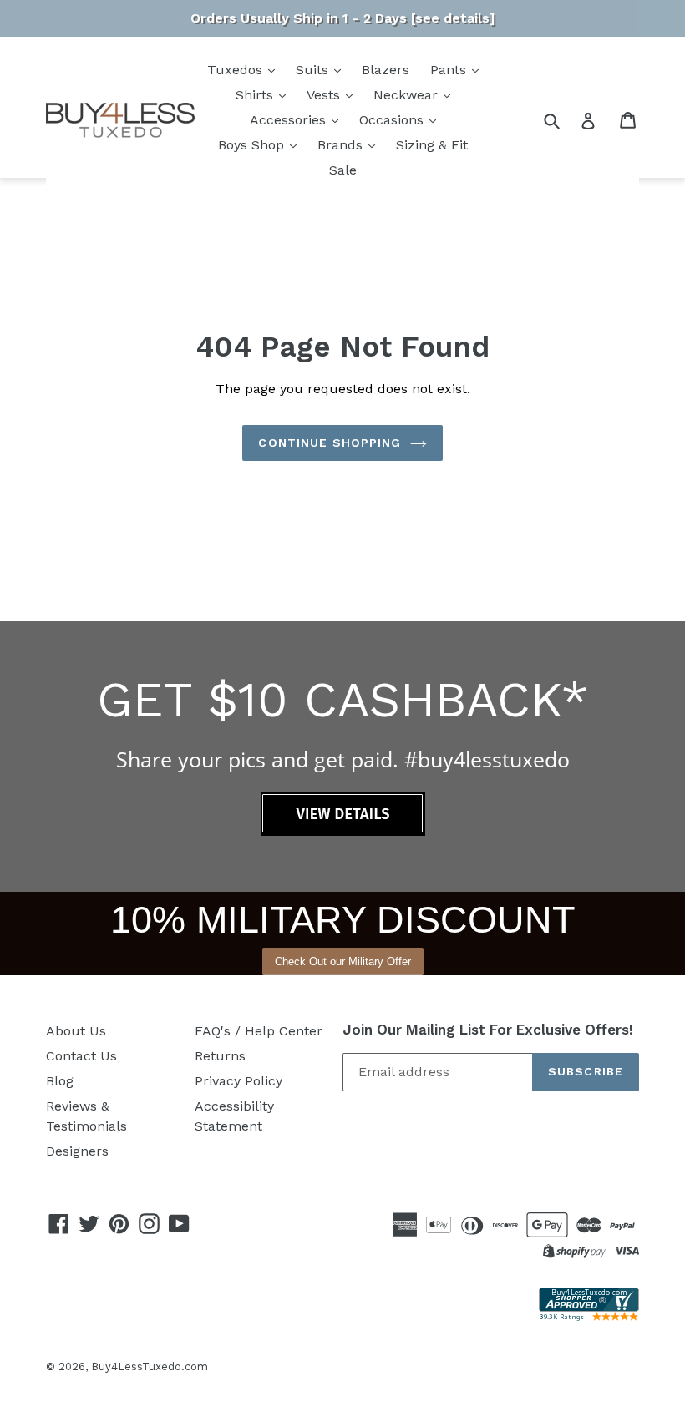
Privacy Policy (238, 1081)
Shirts (256, 95)
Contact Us (81, 1056)
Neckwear (407, 95)
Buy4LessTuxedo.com (149, 1366)
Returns (220, 1056)
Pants (450, 70)
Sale (343, 170)
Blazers (385, 70)
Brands (342, 145)
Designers (77, 1151)
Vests (325, 95)
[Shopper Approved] (589, 1316)
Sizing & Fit (432, 145)
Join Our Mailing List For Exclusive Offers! (487, 1029)
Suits (314, 70)
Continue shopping (329, 442)
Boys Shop (253, 145)
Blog (60, 1081)
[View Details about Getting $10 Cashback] (343, 831)
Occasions (393, 120)
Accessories (290, 120)
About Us (76, 1031)
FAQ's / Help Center (258, 1031)
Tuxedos (236, 70)
